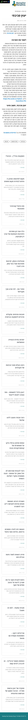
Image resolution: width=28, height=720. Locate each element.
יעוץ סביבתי (10, 33)
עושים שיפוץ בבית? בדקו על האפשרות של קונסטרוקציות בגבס (15, 445)
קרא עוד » (22, 167)
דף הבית (24, 11)
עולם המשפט (14, 141)
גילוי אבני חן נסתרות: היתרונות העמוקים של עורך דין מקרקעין (14, 234)
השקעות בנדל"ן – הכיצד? (15, 156)
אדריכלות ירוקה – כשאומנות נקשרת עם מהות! (16, 635)
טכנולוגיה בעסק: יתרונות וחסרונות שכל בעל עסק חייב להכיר (15, 263)
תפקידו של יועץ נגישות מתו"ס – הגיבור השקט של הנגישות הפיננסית (14, 691)
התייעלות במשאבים (10, 133)
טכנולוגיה (23, 141)
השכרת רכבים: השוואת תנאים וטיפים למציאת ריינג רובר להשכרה (14, 504)
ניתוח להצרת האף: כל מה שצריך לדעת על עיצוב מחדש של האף (14, 582)
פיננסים (6, 141)
